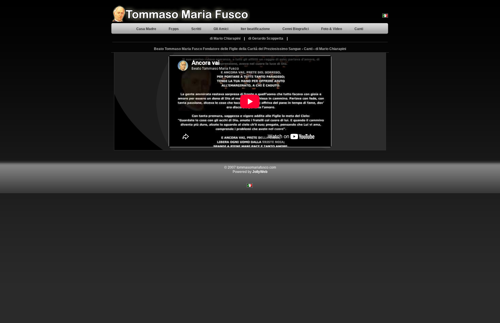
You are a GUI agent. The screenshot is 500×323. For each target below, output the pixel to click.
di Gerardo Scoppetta (265, 38)
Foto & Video (331, 29)
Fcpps (174, 29)
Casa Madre (146, 29)
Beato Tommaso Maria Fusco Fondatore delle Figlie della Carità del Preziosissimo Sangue (227, 49)
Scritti (196, 29)
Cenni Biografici (295, 29)
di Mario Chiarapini (225, 38)
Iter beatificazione (255, 29)
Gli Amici (221, 29)
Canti (358, 29)
